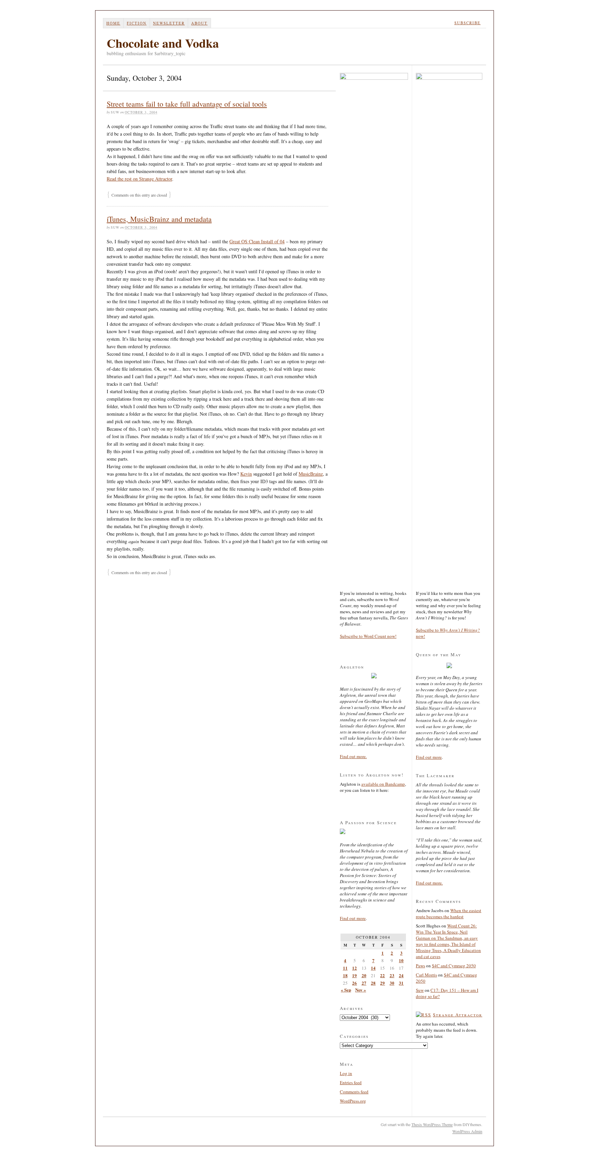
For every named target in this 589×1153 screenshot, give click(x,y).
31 (401, 983)
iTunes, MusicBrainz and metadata (159, 219)
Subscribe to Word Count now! (368, 636)
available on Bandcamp (383, 784)
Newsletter (169, 23)
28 (373, 983)
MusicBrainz (311, 474)
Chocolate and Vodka (163, 43)
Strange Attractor (457, 1015)
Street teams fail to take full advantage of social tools (187, 104)
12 (354, 968)
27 (364, 983)
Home (113, 23)
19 (354, 975)
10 (401, 960)
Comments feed (354, 1092)
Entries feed (351, 1082)
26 (354, 983)
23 (392, 975)
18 (345, 975)
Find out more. (353, 756)
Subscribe (467, 22)
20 (364, 975)
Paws (420, 966)
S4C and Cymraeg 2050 (454, 966)
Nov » (360, 989)
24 (401, 975)
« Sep (346, 989)
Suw (420, 990)
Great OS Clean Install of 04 (257, 241)
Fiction (137, 23)
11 (345, 968)
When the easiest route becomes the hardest (448, 913)
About (199, 23)
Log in (346, 1073)
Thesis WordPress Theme (432, 1124)
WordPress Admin (467, 1131)
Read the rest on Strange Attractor (139, 178)
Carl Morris (426, 975)
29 (382, 983)
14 (373, 968)
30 (392, 983)
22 (382, 975)
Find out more (353, 918)
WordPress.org (353, 1101)
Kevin (246, 474)
